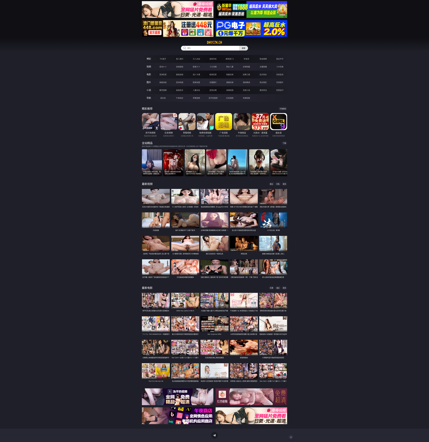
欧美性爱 (213, 74)
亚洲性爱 (163, 74)
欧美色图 (196, 82)
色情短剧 (246, 98)
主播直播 (263, 66)
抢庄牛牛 (279, 59)
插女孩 (163, 98)
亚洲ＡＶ (163, 66)
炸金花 (246, 59)
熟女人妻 (229, 66)
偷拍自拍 (179, 74)
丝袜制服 (246, 66)
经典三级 (246, 74)
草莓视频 (196, 98)
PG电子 (163, 59)
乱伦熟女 (263, 74)
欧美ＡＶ (196, 66)
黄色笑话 (263, 90)
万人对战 (196, 59)
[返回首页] (291, 437)
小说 (149, 90)
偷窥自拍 (163, 82)
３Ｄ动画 (213, 66)
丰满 (271, 288)
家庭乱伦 (179, 90)
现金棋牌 (263, 59)
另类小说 (246, 90)
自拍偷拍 (179, 66)
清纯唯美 (246, 82)
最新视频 (147, 184)
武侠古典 (213, 90)
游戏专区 (213, 59)
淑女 (278, 288)
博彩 (149, 58)
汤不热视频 (213, 98)
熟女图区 (263, 82)
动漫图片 (213, 82)
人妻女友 (196, 90)
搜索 (243, 48)
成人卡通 (196, 74)
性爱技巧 (279, 90)
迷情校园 (229, 90)
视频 (149, 66)
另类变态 (279, 74)
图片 (149, 82)
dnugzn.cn (214, 42)
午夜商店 (179, 98)
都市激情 (163, 90)
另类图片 (279, 82)
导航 (149, 97)
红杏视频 (229, 98)
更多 (284, 184)
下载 (284, 143)
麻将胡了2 (230, 59)
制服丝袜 (229, 74)
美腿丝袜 (229, 82)
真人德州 (179, 59)
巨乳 (278, 184)
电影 (149, 74)
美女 (271, 184)
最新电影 (147, 288)
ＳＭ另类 (279, 66)
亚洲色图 (179, 82)
